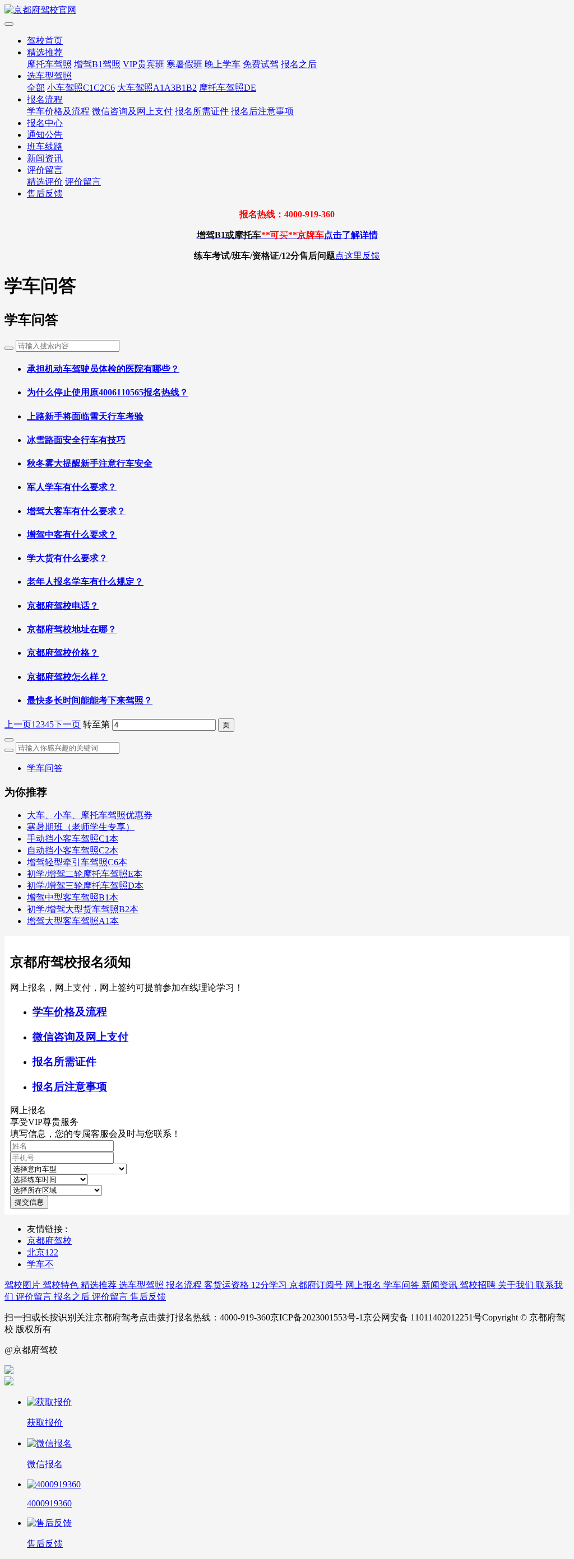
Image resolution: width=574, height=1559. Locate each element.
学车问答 (45, 768)
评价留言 (45, 170)
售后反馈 (45, 193)
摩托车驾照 (49, 64)
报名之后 (299, 64)
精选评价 (45, 181)
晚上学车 (222, 64)
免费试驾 (261, 64)
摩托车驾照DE (227, 87)
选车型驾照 (49, 76)
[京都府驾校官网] (287, 10)
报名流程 (45, 99)
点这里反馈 (357, 255)
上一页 (17, 724)
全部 (36, 87)
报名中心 (45, 123)
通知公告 (45, 134)
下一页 (67, 724)
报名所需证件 (202, 111)
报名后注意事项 (262, 111)
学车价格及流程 (58, 111)
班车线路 (45, 146)
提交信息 (29, 1202)
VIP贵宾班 (143, 64)
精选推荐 (45, 52)
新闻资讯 (45, 158)
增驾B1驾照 (97, 64)
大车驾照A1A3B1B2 (157, 87)
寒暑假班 (184, 64)
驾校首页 (45, 40)
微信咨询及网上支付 (132, 111)
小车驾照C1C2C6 (81, 87)
